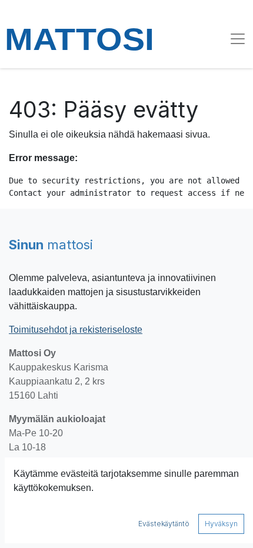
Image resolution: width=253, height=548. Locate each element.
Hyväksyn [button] (221, 523)
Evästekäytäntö (163, 523)
